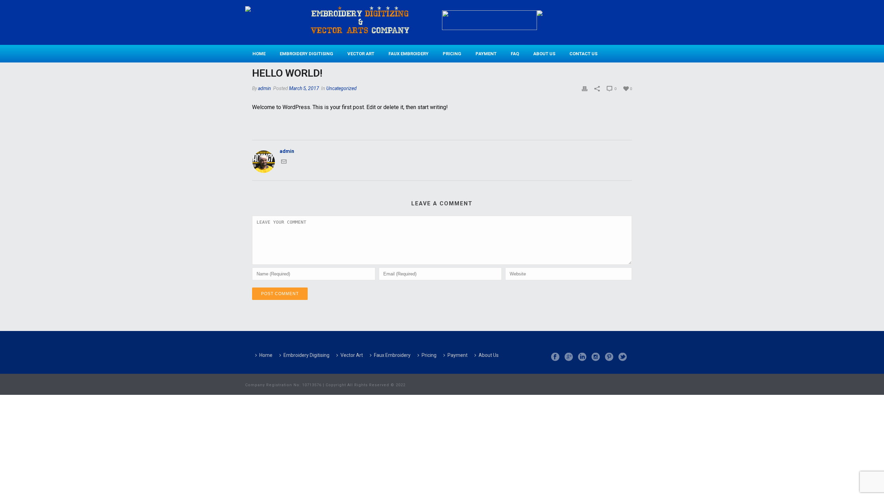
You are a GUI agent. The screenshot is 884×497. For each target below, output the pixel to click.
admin (264, 88)
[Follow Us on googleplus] (569, 357)
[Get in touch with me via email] (284, 162)
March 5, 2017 (304, 88)
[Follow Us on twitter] (622, 357)
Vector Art (360, 53)
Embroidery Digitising (306, 53)
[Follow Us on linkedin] (582, 357)
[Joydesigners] (260, 21)
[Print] (584, 88)
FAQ (515, 53)
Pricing (452, 53)
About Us (544, 53)
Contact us (583, 53)
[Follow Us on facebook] (555, 357)
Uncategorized (341, 88)
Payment (486, 53)
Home (259, 53)
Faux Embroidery (408, 53)
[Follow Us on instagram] (596, 357)
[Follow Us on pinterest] (609, 357)
